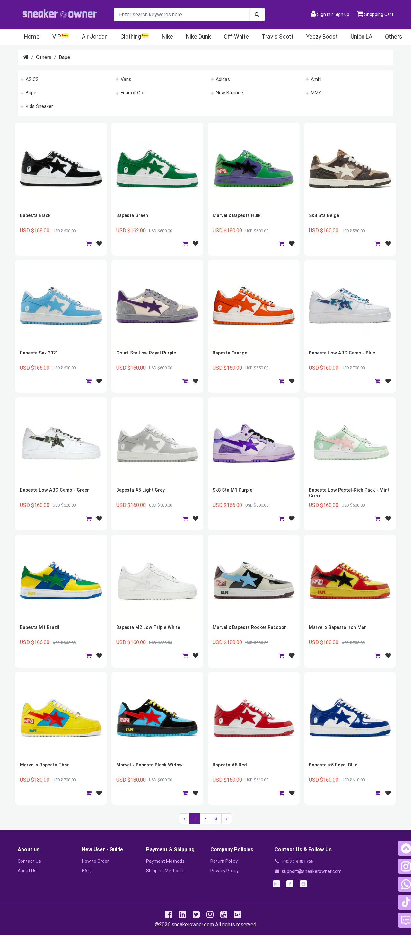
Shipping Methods (164, 870)
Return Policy (224, 861)
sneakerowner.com (193, 925)
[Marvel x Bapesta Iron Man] (350, 580)
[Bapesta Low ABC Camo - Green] (61, 443)
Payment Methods (165, 861)
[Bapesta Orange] (254, 306)
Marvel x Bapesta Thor (44, 765)
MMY (316, 93)
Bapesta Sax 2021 (39, 353)
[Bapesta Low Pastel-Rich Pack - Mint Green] (350, 443)
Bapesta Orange (230, 353)
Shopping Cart (378, 14)
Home (31, 36)
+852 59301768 (298, 861)
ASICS (32, 79)
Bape (64, 57)
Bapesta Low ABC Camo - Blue (342, 353)
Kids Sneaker (39, 106)
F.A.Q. (87, 870)
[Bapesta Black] (61, 168)
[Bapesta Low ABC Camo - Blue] (350, 306)
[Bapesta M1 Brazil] (61, 580)
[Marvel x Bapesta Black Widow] (157, 718)
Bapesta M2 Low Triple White (148, 627)
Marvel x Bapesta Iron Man (338, 627)
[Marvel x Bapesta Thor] (61, 718)
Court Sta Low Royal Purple (146, 353)
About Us (27, 870)
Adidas (223, 79)
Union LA (361, 36)
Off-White (236, 36)
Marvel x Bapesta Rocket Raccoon (250, 627)
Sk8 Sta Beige (324, 215)
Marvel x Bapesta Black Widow (149, 765)
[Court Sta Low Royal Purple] (157, 306)
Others (393, 36)
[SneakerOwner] (26, 57)
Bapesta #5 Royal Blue (333, 765)
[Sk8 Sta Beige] (350, 168)
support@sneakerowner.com (312, 871)
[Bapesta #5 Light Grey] (157, 443)
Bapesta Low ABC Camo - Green (55, 490)
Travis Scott (277, 36)
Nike (167, 36)
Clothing (130, 36)
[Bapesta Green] (157, 168)
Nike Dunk (198, 36)
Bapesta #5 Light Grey (140, 490)
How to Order (95, 861)
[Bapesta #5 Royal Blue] (350, 718)
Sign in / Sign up (333, 14)
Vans (126, 79)
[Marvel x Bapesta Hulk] (254, 168)
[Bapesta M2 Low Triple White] (157, 580)
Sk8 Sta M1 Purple (232, 490)
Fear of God (133, 93)
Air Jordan (95, 36)
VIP (56, 36)
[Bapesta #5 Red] (254, 718)
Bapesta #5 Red (230, 765)
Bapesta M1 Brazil (39, 627)
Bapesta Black (35, 215)
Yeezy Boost (322, 36)
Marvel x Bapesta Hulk (237, 215)
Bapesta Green (132, 215)
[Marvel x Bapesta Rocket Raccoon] (254, 580)
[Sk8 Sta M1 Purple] (254, 443)
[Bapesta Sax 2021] (61, 306)
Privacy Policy (224, 870)
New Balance (229, 93)
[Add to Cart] (88, 244)
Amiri (316, 79)
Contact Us (29, 861)
